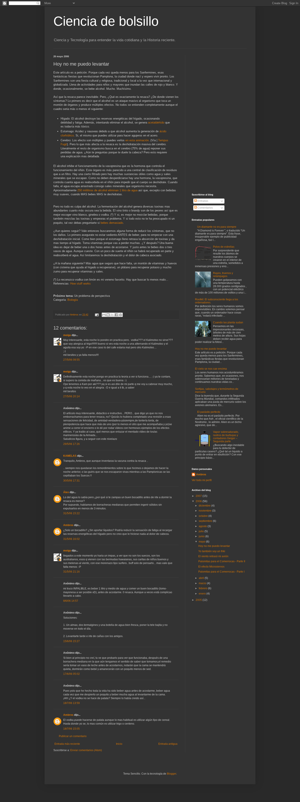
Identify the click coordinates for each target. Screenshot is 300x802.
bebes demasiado (112, 222)
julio (201, 531)
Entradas (202, 200)
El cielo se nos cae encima (211, 368)
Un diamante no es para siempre (216, 226)
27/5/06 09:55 (71, 359)
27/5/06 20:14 (71, 396)
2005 (199, 600)
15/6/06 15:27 (71, 641)
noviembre (205, 510)
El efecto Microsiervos (211, 566)
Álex (66, 492)
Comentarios (205, 207)
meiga (67, 335)
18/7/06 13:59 (71, 703)
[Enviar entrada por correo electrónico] (96, 314)
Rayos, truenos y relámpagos (223, 275)
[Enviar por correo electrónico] (104, 315)
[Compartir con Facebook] (116, 315)
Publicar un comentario (73, 736)
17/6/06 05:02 (71, 673)
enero (202, 593)
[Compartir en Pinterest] (120, 315)
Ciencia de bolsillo (106, 21)
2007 (199, 496)
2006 (199, 501)
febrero (203, 588)
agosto (203, 526)
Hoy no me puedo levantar (211, 348)
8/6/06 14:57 (70, 600)
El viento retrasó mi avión (213, 556)
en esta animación (137, 140)
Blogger (171, 773)
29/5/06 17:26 (71, 444)
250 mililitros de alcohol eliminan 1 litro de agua (107, 190)
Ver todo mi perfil (202, 480)
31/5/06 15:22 (71, 513)
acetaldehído (156, 122)
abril (202, 578)
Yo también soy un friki (211, 551)
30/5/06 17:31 (71, 480)
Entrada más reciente (67, 743)
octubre (203, 515)
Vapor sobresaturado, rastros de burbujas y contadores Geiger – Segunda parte (226, 436)
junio (202, 536)
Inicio (119, 743)
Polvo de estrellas (223, 246)
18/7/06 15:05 (71, 728)
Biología (72, 299)
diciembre (205, 505)
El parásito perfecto (208, 412)
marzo (203, 583)
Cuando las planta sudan (228, 322)
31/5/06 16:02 (71, 539)
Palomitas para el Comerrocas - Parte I (221, 571)
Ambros (68, 525)
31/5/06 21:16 (71, 571)
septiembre (206, 521)
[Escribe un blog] (108, 315)
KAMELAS (69, 455)
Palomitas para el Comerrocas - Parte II (221, 561)
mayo (202, 541)
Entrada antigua (167, 743)
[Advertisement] (219, 121)
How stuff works (80, 283)
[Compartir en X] (112, 315)
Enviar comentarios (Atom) (86, 750)
